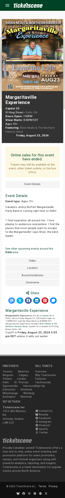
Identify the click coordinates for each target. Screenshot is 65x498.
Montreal (26, 396)
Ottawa (7, 378)
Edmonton (9, 389)
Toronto (7, 371)
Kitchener (26, 389)
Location (32, 268)
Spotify (43, 428)
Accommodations (32, 275)
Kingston (8, 375)
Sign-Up (40, 385)
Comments (32, 282)
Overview (41, 371)
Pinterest (44, 425)
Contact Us (45, 410)
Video (32, 260)
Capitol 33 (47, 315)
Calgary (23, 375)
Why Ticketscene (45, 375)
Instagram (45, 421)
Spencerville (10, 385)
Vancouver (29, 385)
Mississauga (10, 393)
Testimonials (43, 382)
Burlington (9, 396)
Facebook (44, 418)
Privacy (53, 486)
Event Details (33, 184)
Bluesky (43, 414)
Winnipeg (28, 393)
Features (40, 378)
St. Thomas (21, 382)
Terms (42, 486)
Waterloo (23, 371)
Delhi (6, 382)
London (21, 378)
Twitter (43, 432)
